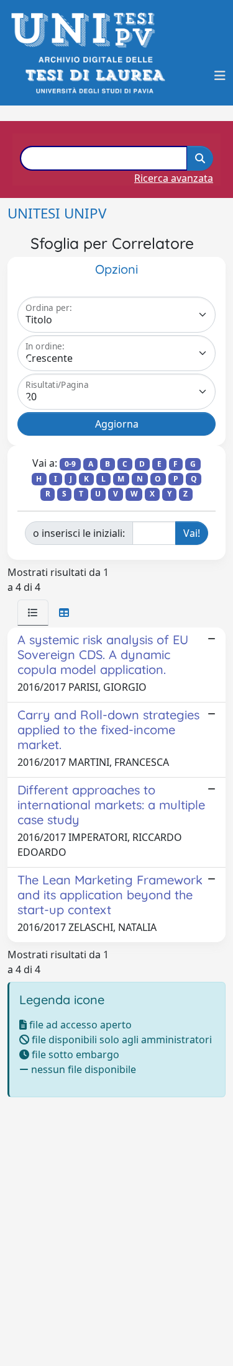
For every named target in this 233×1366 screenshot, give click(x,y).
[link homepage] (86, 30)
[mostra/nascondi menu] (220, 76)
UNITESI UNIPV (56, 213)
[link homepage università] (94, 75)
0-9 (70, 464)
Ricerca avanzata (173, 178)
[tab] (32, 613)
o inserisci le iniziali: (79, 533)
